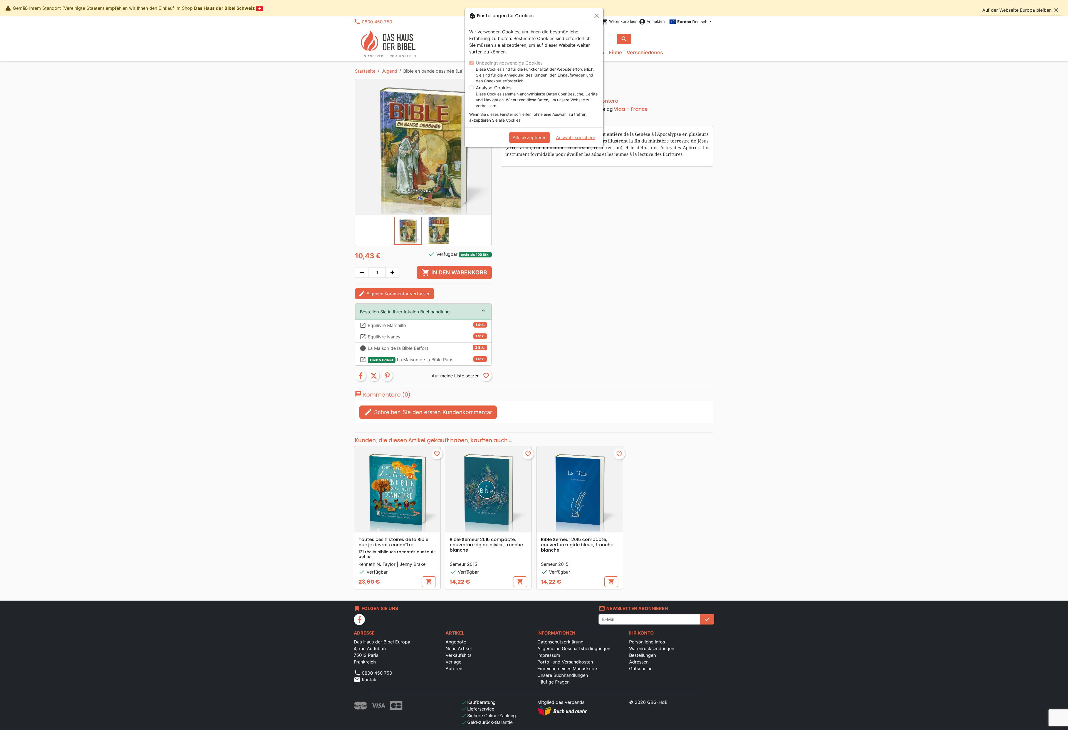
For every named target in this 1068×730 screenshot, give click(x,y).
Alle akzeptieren (530, 137)
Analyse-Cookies (493, 87)
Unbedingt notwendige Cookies (509, 63)
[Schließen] (596, 15)
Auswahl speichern (575, 137)
